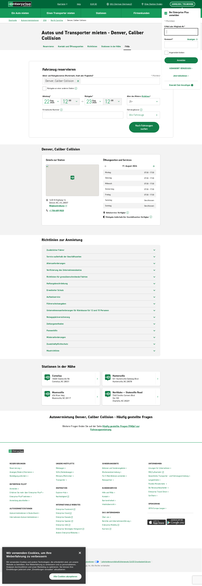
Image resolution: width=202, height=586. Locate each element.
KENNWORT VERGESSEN (180, 68)
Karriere (63, 4)
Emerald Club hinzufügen (179, 85)
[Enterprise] (19, 4)
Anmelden (181, 60)
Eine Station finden (153, 4)
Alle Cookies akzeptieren (65, 576)
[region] (44, 565)
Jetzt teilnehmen (180, 75)
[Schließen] (79, 552)
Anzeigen (191, 39)
